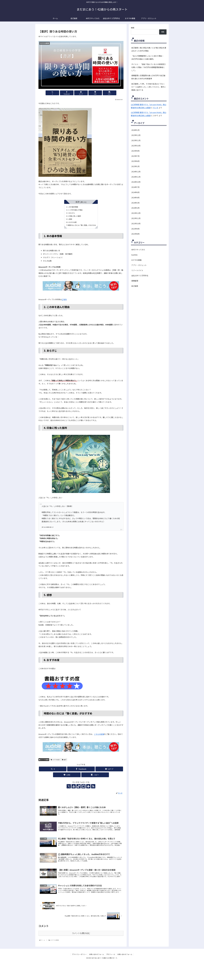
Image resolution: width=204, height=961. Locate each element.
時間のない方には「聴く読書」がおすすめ (82, 225)
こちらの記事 (99, 734)
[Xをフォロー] (69, 786)
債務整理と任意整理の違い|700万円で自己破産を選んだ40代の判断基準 (148, 77)
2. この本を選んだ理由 (75, 210)
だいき (155, 107)
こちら (64, 299)
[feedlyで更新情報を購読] (88, 786)
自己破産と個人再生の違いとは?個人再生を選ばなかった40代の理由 (148, 49)
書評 (65, 759)
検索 (132, 27)
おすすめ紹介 (56, 759)
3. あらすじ (71, 213)
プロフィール (110, 954)
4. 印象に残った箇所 (74, 216)
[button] (109, 92)
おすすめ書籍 (45, 759)
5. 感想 (70, 219)
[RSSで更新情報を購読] (93, 786)
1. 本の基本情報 (73, 207)
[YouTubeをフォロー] (74, 786)
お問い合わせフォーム (96, 954)
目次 (78, 201)
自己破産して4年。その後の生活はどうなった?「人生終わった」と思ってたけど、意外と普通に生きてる (148, 86)
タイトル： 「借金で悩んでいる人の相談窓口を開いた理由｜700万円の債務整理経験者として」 (148, 67)
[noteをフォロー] (83, 786)
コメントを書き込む (81, 933)
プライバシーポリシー (79, 954)
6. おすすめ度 (72, 222)
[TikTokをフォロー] (78, 786)
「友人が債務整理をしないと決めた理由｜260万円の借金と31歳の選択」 (147, 57)
